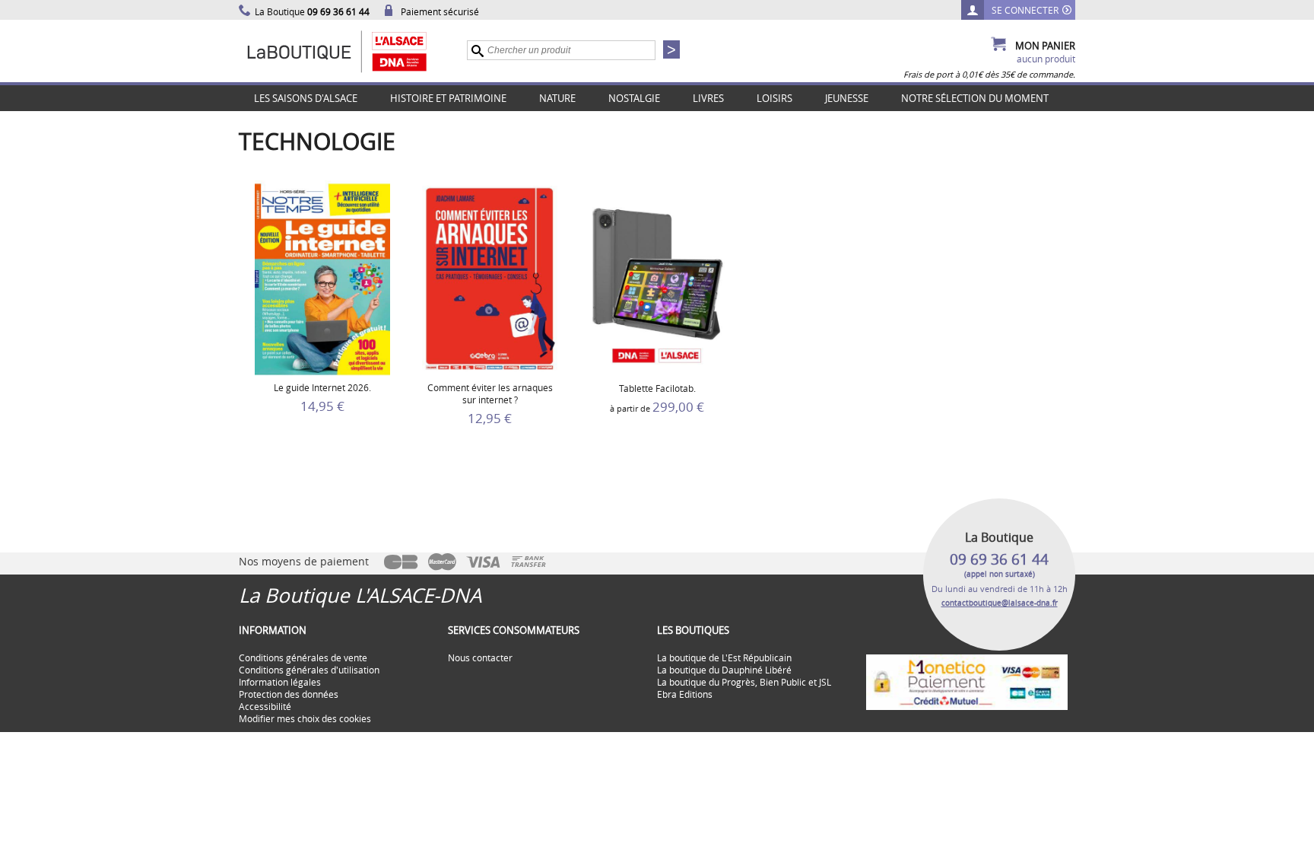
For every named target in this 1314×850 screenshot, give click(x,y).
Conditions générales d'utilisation (309, 670)
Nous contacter (480, 657)
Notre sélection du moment (975, 98)
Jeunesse (846, 98)
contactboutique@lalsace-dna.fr (999, 603)
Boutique (353, 51)
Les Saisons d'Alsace (305, 98)
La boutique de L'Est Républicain (724, 657)
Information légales (280, 682)
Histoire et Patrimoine (448, 98)
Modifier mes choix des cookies (305, 718)
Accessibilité (265, 706)
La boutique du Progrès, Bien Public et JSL (744, 682)
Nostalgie (634, 98)
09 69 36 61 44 (999, 559)
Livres (708, 98)
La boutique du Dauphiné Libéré (724, 670)
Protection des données (288, 694)
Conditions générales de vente (303, 657)
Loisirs (774, 98)
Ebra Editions (685, 694)
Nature (557, 98)
